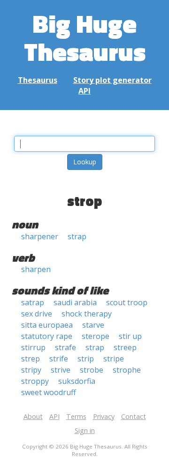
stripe (113, 358)
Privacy (104, 416)
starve (93, 325)
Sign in (85, 430)
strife (58, 358)
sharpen (36, 269)
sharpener (39, 236)
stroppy (35, 381)
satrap (32, 302)
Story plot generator (112, 80)
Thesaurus (37, 80)
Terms (76, 416)
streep (125, 347)
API (84, 91)
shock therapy (86, 314)
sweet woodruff (48, 392)
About (33, 416)
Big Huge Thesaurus (85, 37)
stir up (130, 336)
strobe (91, 370)
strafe (65, 347)
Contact (133, 416)
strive (60, 370)
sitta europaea (47, 325)
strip (85, 358)
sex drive (36, 314)
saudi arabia (75, 302)
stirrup (33, 347)
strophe (127, 370)
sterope (95, 336)
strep (30, 358)
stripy (31, 370)
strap (77, 236)
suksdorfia (76, 381)
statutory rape (46, 336)
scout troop (126, 302)
